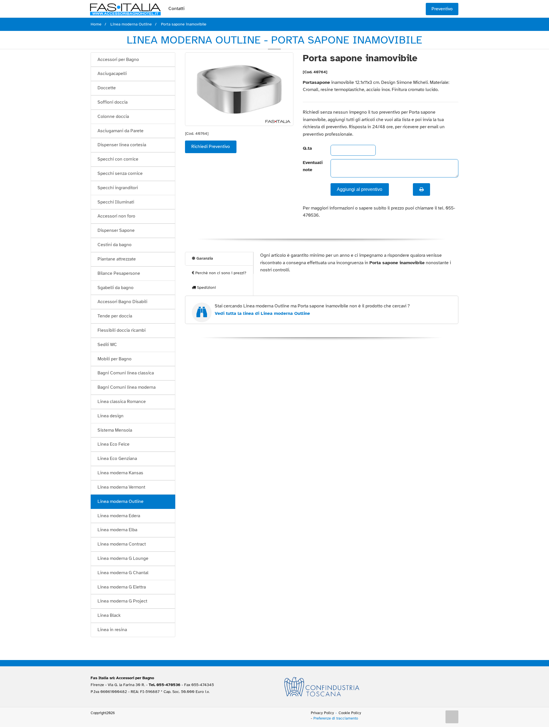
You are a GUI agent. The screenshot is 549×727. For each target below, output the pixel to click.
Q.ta (307, 148)
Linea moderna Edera (119, 516)
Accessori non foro (116, 216)
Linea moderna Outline (121, 501)
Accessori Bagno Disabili (122, 302)
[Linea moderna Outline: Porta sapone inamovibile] (239, 89)
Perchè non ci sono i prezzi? (220, 272)
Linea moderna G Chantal (123, 573)
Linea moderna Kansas (120, 473)
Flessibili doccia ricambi (122, 330)
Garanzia (204, 258)
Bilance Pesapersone (119, 273)
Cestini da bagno (115, 245)
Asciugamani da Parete (121, 131)
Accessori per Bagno (118, 59)
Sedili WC (107, 344)
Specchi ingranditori (118, 188)
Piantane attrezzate (117, 259)
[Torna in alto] (452, 717)
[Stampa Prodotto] (421, 189)
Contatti (176, 8)
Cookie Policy (350, 713)
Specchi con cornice (118, 159)
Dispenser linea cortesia (122, 145)
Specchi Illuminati (116, 202)
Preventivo (442, 9)
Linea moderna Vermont (121, 487)
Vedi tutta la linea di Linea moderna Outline (262, 313)
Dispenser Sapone (116, 230)
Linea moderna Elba (117, 530)
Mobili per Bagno (115, 359)
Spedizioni (206, 287)
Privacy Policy (322, 713)
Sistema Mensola (115, 430)
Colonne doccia (113, 116)
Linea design (111, 416)
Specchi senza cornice (120, 173)
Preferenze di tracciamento (335, 718)
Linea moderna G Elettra (122, 587)
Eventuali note (312, 166)
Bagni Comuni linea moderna (127, 387)
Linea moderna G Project (122, 601)
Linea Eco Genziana (117, 458)
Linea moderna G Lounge (123, 558)
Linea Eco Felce (114, 444)
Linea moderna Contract (122, 544)
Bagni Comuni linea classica (126, 373)
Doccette (107, 88)
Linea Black (109, 615)
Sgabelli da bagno (116, 288)
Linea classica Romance (122, 401)
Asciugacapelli (112, 73)
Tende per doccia (115, 316)
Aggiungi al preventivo (359, 189)
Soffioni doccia (113, 102)
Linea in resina (112, 630)
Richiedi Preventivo (210, 146)
